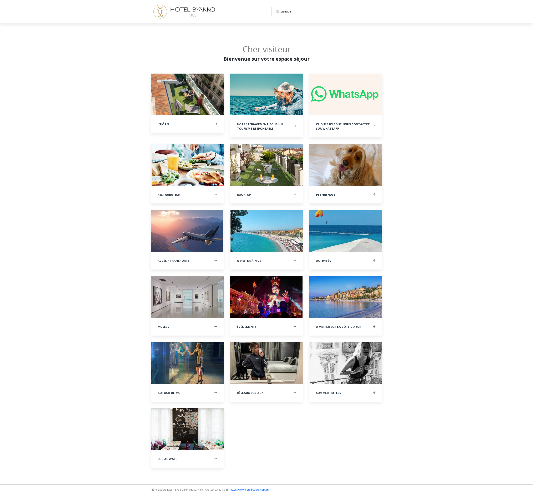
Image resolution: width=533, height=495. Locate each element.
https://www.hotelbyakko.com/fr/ (249, 489)
